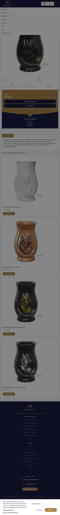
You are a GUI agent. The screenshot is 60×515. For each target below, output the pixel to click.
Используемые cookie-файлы (10, 512)
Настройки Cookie (36, 503)
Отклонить (39, 510)
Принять (50, 510)
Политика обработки (8, 510)
